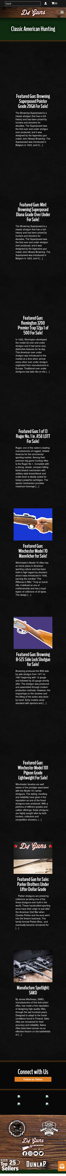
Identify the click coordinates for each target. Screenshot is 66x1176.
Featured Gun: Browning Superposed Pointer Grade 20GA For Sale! (33, 101)
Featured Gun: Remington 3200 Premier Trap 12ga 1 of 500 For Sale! (33, 325)
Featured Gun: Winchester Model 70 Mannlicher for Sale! (33, 551)
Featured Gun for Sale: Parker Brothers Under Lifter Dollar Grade (33, 884)
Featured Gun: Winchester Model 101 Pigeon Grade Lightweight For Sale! (33, 770)
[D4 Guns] (33, 12)
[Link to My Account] (45, 3)
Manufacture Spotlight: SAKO (33, 990)
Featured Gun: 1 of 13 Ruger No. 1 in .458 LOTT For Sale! (33, 436)
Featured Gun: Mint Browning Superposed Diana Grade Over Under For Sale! (33, 212)
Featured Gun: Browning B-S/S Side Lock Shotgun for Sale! (33, 659)
